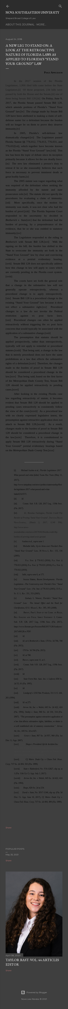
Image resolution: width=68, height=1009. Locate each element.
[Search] (60, 5)
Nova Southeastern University (32, 12)
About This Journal (20, 24)
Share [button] (8, 827)
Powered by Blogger (37, 992)
